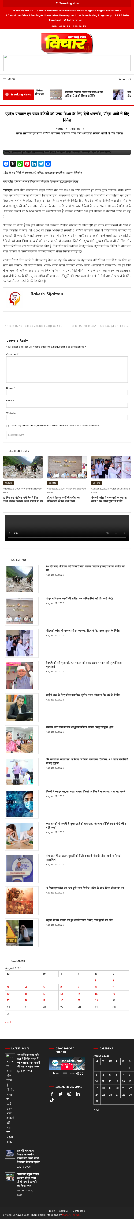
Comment (12, 354)
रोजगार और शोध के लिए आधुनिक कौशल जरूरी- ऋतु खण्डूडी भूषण (79, 727)
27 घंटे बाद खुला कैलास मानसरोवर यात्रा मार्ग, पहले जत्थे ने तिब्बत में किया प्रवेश (28, 1156)
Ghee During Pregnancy (97, 15)
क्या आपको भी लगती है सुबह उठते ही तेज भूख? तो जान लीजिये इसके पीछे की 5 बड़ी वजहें (86, 826)
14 (79, 994)
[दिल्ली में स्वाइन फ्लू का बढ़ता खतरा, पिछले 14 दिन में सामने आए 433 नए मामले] (22, 804)
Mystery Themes (71, 1215)
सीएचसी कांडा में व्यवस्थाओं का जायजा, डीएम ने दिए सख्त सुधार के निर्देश (83, 631)
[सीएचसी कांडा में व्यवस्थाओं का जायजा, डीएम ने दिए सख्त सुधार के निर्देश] (22, 643)
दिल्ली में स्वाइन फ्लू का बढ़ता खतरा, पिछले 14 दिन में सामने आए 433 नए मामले (85, 791)
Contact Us (79, 26)
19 (44, 1000)
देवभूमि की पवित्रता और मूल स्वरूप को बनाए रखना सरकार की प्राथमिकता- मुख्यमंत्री (84, 665)
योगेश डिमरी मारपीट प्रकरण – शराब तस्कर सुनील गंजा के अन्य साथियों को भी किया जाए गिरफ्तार (101, 325)
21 (79, 1000)
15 (96, 994)
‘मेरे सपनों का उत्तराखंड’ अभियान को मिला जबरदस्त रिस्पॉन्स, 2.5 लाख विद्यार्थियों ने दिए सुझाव (87, 761)
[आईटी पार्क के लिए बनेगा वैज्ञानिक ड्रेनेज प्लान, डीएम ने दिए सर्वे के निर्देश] (22, 707)
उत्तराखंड (8, 482)
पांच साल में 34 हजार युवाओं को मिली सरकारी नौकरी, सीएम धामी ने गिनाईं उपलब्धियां (83, 858)
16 (114, 994)
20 (61, 1000)
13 (61, 994)
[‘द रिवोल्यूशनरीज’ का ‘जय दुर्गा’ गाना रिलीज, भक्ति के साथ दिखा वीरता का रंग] (22, 900)
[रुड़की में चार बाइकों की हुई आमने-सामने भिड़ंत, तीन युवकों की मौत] (22, 932)
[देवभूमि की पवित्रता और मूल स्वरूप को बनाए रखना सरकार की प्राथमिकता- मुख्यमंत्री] (22, 675)
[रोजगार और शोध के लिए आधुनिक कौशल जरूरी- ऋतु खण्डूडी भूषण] (22, 739)
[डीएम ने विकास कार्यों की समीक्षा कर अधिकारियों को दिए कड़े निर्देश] (22, 611)
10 (8, 994)
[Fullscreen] (81, 1073)
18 (26, 1000)
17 (8, 1000)
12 (44, 994)
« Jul (8, 1022)
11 (26, 994)
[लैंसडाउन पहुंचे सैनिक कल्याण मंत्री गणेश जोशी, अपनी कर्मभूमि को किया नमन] (10, 1177)
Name (10, 388)
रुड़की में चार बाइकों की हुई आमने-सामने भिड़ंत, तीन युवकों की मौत (79, 920)
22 (96, 1000)
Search (122, 79)
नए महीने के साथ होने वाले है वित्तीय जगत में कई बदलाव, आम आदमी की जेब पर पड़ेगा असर (28, 1061)
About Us (64, 26)
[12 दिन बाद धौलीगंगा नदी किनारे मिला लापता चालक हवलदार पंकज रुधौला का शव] (22, 579)
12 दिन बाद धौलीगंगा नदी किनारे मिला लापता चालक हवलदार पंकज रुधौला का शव (85, 568)
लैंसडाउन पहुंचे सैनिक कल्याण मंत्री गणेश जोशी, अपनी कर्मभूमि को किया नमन (28, 1180)
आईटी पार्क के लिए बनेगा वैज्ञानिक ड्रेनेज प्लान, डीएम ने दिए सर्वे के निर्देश (83, 695)
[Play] (54, 1073)
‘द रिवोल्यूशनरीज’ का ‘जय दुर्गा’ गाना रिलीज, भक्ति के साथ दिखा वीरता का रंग (85, 888)
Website (11, 413)
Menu (11, 79)
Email (10, 400)
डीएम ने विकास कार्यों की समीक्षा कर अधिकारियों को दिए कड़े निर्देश (80, 94)
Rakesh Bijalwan (47, 294)
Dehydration (74, 20)
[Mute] (77, 1073)
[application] (67, 1067)
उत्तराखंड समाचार (25, 10)
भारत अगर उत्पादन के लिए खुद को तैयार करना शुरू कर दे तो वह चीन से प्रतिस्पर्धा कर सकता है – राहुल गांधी (36, 325)
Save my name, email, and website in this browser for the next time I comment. (56, 425)
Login (53, 26)
